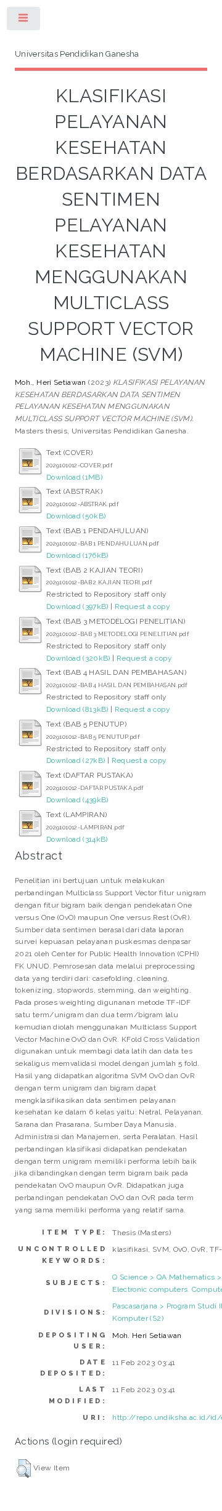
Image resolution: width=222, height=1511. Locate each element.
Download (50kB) (75, 516)
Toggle (24, 21)
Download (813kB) (77, 709)
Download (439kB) (77, 800)
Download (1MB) (74, 477)
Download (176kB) (77, 555)
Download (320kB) (78, 658)
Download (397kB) (77, 606)
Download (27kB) (75, 760)
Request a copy (142, 606)
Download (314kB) (77, 839)
